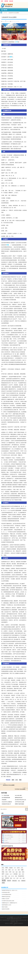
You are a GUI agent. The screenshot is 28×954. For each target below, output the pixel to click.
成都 (16, 871)
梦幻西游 (15, 874)
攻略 (20, 872)
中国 (6, 867)
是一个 (11, 874)
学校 (3, 872)
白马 (16, 42)
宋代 (6, 872)
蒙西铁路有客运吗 (18, 797)
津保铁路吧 (4, 799)
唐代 (19, 869)
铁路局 (9, 880)
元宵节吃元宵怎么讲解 (19, 801)
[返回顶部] (26, 856)
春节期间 (7, 874)
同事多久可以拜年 (5, 898)
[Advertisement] (14, 940)
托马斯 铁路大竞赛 (6, 892)
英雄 (8, 245)
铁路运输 (14, 880)
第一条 (12, 876)
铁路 (4, 880)
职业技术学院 (21, 876)
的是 (9, 876)
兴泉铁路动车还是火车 (6, 804)
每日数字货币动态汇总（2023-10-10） (10, 890)
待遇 (13, 871)
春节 (3, 874)
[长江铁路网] (14, 5)
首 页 (2, 1)
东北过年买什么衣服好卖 (7, 801)
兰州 (22, 867)
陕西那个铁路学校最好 (19, 804)
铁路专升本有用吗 (5, 909)
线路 (16, 876)
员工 (15, 869)
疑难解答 (12, 918)
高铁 (3, 883)
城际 (22, 869)
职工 (3, 878)
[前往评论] (26, 853)
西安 (11, 878)
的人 (6, 876)
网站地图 (8, 918)
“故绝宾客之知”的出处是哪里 (8, 785)
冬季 (6, 869)
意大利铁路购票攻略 (6, 797)
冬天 (3, 869)
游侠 (11, 57)
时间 (23, 872)
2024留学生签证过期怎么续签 (8, 900)
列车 (9, 869)
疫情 (2, 876)
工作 (10, 872)
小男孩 (14, 924)
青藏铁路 (23, 880)
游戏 (20, 874)
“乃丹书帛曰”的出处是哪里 (19, 789)
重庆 (23, 878)
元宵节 (18, 867)
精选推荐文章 (25, 917)
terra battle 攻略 (18, 795)
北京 (12, 869)
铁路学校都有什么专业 (6, 904)
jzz (4, 21)
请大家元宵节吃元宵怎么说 (20, 799)
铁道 (19, 880)
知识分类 (11, 1)
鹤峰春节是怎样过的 (6, 896)
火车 (23, 874)
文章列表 (6, 1)
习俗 (14, 867)
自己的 (7, 878)
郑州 (20, 878)
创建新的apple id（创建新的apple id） (10, 902)
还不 (17, 878)
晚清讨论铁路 (4, 907)
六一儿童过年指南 (5, 795)
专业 (3, 867)
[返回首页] (26, 850)
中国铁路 (11, 867)
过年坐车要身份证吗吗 (6, 894)
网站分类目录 (20, 917)
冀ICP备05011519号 (17, 918)
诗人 (14, 878)
